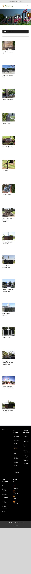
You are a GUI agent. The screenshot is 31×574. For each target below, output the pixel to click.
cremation (15, 465)
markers (15, 443)
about (4, 485)
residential (26, 463)
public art (25, 445)
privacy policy (5, 507)
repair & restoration (15, 470)
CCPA (4, 511)
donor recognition (26, 451)
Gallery (8, 45)
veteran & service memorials (26, 439)
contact (5, 494)
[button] (29, 15)
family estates (15, 452)
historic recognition (26, 456)
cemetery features (15, 447)
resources (5, 497)
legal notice (4, 502)
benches (15, 462)
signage (26, 460)
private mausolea (15, 458)
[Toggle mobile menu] (28, 5)
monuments (15, 440)
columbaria (15, 436)
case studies (5, 490)
